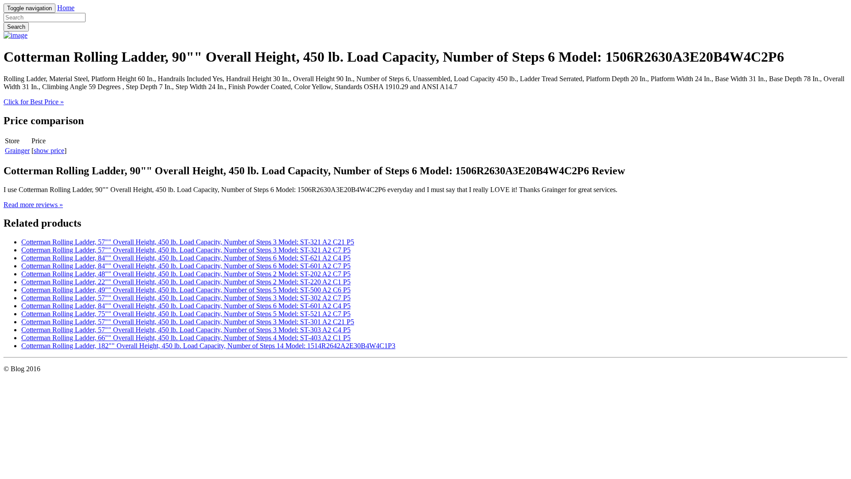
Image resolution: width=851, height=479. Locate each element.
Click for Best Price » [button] (34, 102)
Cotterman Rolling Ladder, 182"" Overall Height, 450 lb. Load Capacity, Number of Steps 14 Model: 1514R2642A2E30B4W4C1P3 (208, 345)
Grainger (17, 150)
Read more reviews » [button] (33, 204)
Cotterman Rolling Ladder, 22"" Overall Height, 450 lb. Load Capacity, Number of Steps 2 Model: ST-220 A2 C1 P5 (186, 282)
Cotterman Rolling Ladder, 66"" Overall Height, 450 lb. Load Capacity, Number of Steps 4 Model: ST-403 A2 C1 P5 (186, 338)
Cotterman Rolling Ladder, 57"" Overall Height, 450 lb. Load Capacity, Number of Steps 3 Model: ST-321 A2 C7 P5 (186, 250)
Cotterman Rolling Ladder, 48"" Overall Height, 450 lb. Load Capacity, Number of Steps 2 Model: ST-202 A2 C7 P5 (186, 274)
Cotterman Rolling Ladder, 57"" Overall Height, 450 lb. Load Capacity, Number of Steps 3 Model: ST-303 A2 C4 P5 (186, 330)
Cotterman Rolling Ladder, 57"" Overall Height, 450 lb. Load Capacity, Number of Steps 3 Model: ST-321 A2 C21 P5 (187, 242)
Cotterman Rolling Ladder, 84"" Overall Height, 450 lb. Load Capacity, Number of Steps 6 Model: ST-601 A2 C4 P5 (186, 306)
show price (49, 150)
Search (16, 27)
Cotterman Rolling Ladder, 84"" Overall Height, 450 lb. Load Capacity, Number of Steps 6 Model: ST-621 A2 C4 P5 (186, 258)
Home (65, 8)
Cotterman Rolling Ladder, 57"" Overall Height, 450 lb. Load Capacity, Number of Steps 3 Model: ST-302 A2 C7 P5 (186, 298)
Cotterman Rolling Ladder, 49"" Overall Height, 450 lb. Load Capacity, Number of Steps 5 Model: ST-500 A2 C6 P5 (186, 290)
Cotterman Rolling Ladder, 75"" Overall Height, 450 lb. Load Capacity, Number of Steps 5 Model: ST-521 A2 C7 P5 (186, 314)
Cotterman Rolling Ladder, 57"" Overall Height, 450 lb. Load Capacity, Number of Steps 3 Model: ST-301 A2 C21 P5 (187, 322)
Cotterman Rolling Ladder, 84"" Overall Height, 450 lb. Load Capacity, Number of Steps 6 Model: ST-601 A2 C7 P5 (186, 266)
